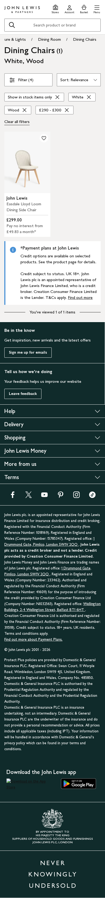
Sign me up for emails (28, 352)
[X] (28, 496)
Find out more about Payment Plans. (33, 639)
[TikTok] (92, 496)
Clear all (17, 121)
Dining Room (49, 39)
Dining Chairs (84, 39)
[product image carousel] (27, 162)
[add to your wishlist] (44, 138)
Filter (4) (25, 79)
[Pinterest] (60, 496)
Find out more (80, 297)
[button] (96, 8)
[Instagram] (76, 496)
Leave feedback (23, 393)
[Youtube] (44, 496)
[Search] (11, 25)
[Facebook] (12, 496)
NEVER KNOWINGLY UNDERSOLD (52, 874)
